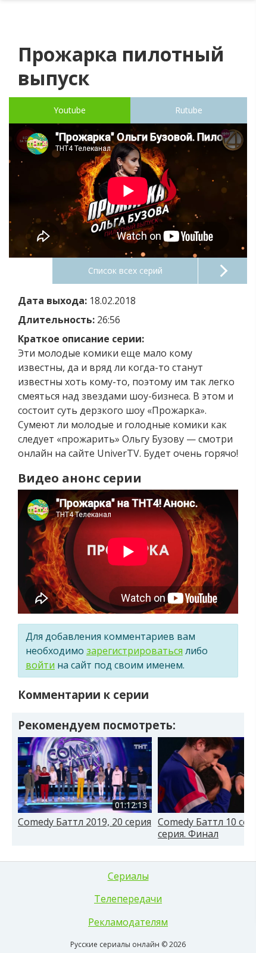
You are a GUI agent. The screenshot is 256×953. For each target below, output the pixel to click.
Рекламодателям (128, 922)
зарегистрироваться (134, 650)
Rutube (188, 110)
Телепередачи (128, 898)
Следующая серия (222, 271)
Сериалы (128, 876)
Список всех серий (125, 270)
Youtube (70, 110)
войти (40, 665)
